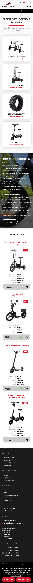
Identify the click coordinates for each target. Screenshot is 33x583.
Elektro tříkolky (8, 460)
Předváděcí (7, 465)
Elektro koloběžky (9, 458)
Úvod (5, 490)
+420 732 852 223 (10, 520)
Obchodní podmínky (10, 508)
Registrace (7, 478)
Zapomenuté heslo (9, 480)
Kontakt (6, 503)
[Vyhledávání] (18, 11)
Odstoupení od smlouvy (11, 495)
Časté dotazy (8, 500)
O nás (9, 222)
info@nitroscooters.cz (12, 523)
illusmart (29, 564)
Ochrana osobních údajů (11, 511)
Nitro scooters (10, 564)
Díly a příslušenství (9, 463)
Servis (5, 498)
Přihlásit (6, 475)
